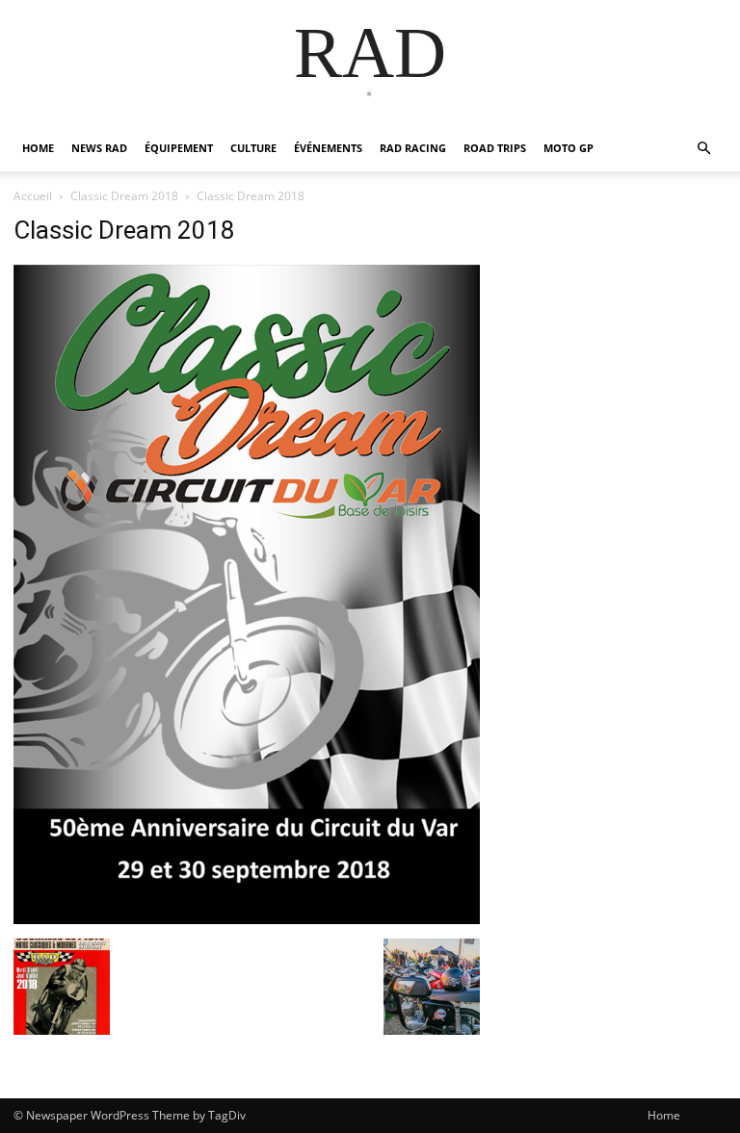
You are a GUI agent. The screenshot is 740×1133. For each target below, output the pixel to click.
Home (664, 1115)
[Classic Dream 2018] (246, 919)
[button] (703, 149)
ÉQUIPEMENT (179, 148)
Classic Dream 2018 (124, 196)
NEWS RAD (99, 148)
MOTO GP (568, 148)
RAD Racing (413, 148)
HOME (38, 148)
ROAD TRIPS (494, 148)
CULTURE (253, 148)
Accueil (32, 196)
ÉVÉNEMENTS (328, 148)
